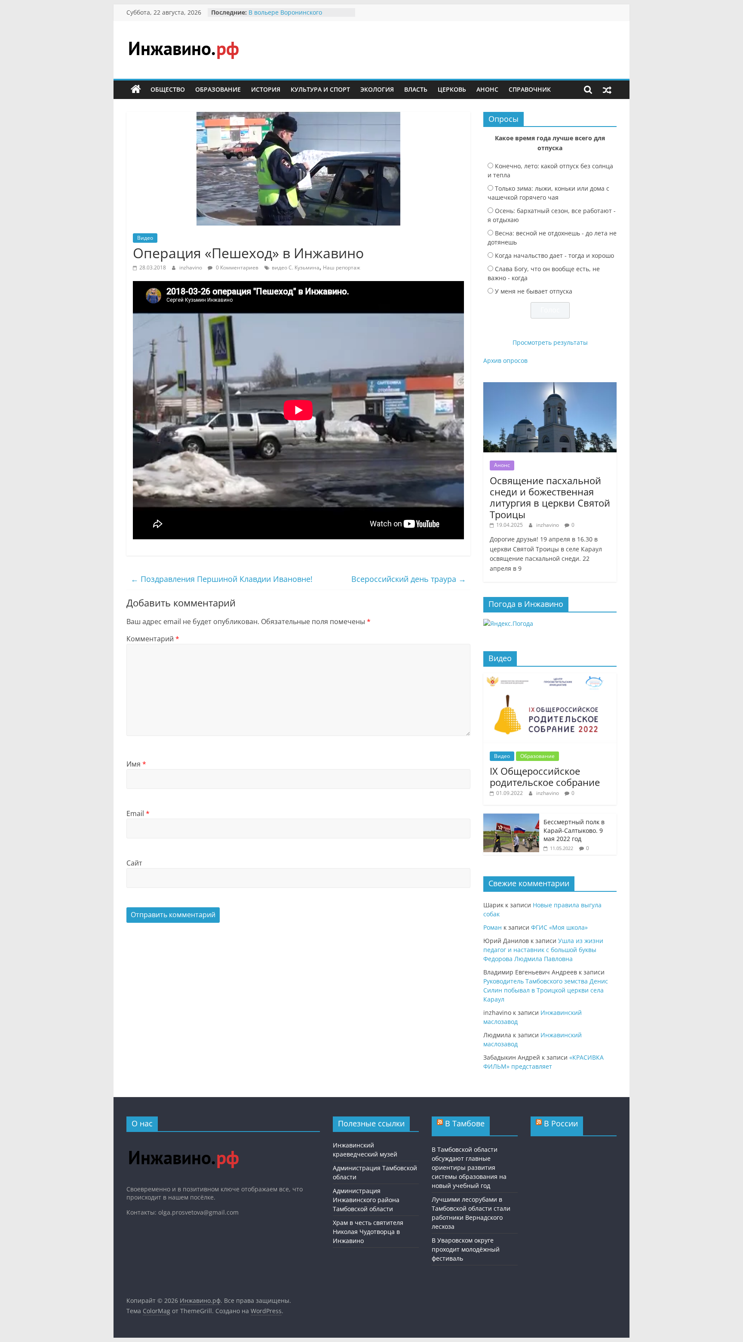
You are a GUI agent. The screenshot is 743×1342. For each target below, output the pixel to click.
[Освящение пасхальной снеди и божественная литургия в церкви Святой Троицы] (550, 387)
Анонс (487, 89)
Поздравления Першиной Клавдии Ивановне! (222, 579)
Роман (492, 927)
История (265, 89)
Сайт (134, 863)
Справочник (530, 89)
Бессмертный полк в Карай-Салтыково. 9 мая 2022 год (574, 830)
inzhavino (191, 267)
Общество (167, 89)
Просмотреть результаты (550, 342)
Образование (218, 89)
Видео (145, 237)
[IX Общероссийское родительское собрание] (550, 678)
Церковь (452, 89)
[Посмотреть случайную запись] (607, 89)
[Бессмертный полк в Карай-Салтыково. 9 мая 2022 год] (511, 818)
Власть (415, 89)
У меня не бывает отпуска (533, 291)
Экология (377, 89)
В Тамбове (465, 1123)
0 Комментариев (236, 267)
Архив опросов (505, 360)
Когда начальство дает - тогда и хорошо (554, 255)
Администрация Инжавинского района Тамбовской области (366, 1200)
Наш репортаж (341, 267)
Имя (136, 764)
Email (138, 813)
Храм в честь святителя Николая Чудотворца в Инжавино (368, 1231)
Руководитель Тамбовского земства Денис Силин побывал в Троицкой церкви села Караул (545, 990)
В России (561, 1123)
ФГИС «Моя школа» (559, 927)
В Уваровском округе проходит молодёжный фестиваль (466, 1249)
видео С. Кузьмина (295, 267)
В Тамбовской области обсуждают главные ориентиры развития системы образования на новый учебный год (469, 1167)
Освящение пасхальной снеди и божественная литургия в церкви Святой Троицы (550, 497)
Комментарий (152, 638)
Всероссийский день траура (408, 579)
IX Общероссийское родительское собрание (545, 776)
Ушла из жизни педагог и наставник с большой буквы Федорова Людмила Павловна (543, 950)
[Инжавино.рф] (135, 89)
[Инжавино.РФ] (183, 1142)
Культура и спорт (320, 89)
